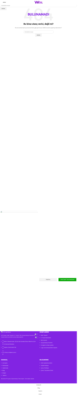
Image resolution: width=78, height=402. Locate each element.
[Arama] (75, 2)
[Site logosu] (38, 2)
